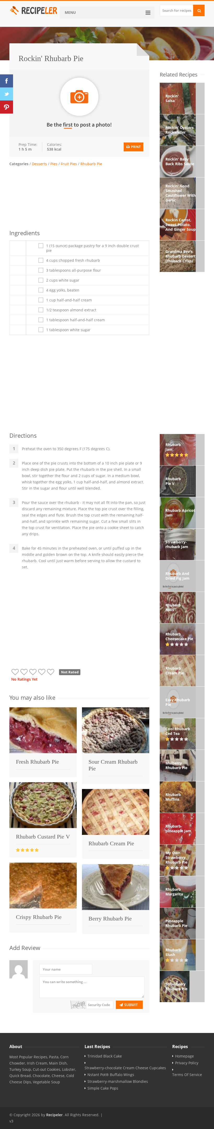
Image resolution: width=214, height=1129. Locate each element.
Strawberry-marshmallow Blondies (117, 1081)
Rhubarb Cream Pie (111, 843)
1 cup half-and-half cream (69, 300)
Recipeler (54, 1114)
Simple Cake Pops (102, 1088)
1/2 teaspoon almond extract (71, 310)
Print (135, 147)
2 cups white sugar (62, 280)
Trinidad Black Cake (104, 1056)
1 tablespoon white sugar (68, 330)
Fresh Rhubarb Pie (37, 761)
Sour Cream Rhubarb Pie (113, 765)
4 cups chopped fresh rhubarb (73, 260)
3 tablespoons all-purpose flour (73, 270)
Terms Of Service (187, 1074)
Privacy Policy (186, 1063)
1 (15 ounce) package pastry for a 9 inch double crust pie (92, 248)
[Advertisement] (79, 197)
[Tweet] (6, 93)
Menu (70, 12)
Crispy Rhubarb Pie (39, 917)
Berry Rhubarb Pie (110, 918)
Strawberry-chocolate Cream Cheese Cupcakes (125, 1068)
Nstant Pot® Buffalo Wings (110, 1074)
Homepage (184, 1056)
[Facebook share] (6, 80)
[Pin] (6, 107)
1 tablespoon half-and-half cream (75, 320)
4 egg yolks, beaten (62, 290)
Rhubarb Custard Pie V (43, 836)
